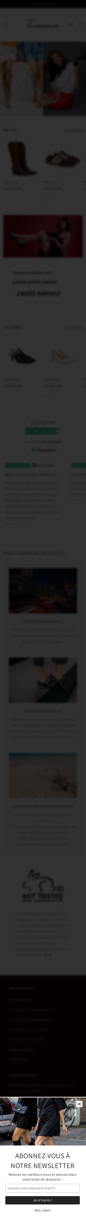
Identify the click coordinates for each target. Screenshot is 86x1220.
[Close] (79, 1104)
